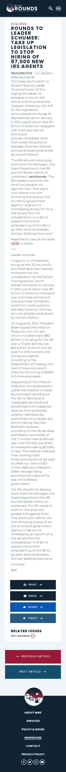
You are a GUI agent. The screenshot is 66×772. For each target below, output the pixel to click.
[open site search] (50, 8)
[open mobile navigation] (58, 8)
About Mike (33, 713)
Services (33, 721)
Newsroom (33, 738)
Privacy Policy (33, 754)
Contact (33, 746)
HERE (15, 243)
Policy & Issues (33, 729)
